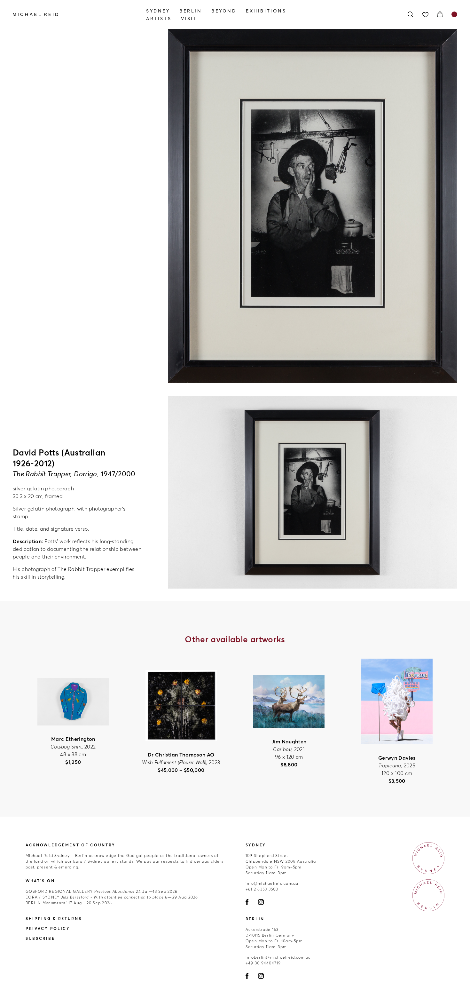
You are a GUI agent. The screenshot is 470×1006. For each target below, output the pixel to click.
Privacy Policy (48, 928)
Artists (158, 18)
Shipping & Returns (54, 918)
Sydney (158, 11)
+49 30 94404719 (263, 963)
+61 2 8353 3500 (262, 889)
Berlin (190, 11)
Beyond (224, 11)
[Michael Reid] (79, 14)
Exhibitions (266, 11)
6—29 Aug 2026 (112, 897)
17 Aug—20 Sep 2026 (69, 902)
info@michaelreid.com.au (272, 883)
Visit (189, 18)
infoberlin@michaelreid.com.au (278, 957)
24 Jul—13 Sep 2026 (101, 891)
